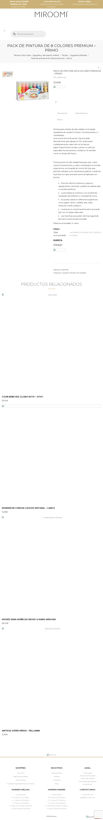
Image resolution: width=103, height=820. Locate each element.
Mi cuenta (20, 773)
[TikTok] (91, 803)
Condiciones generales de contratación (20, 784)
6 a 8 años (83, 232)
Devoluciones (20, 780)
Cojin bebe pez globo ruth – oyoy (22, 397)
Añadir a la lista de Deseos (55, 102)
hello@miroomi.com (87, 797)
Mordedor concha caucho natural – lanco (28, 508)
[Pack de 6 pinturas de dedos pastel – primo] (100, 67)
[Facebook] (80, 803)
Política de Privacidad (87, 776)
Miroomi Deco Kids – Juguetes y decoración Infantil (36, 55)
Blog (56, 784)
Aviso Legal (88, 773)
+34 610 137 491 (87, 795)
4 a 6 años (74, 232)
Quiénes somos (56, 773)
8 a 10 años (94, 232)
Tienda (64, 55)
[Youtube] (94, 803)
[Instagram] (84, 803)
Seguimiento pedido (20, 776)
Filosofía (57, 776)
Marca (60, 119)
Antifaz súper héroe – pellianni (21, 731)
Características (81, 113)
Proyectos (56, 780)
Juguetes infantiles (78, 55)
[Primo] (59, 91)
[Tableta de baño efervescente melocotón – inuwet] (98, 67)
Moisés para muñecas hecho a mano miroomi (29, 619)
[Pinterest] (87, 803)
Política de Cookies (87, 778)
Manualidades (81, 273)
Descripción (62, 113)
